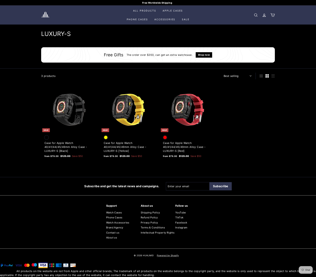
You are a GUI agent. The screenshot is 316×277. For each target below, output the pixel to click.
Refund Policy (149, 217)
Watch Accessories (117, 222)
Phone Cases (137, 19)
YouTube (180, 212)
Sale (185, 19)
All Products (144, 10)
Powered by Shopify (168, 255)
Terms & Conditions (153, 227)
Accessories (164, 19)
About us (111, 237)
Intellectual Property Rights (157, 232)
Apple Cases (173, 10)
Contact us (112, 232)
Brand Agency (114, 227)
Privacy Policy (149, 222)
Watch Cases (114, 212)
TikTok (179, 217)
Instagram (181, 227)
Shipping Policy (150, 212)
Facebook (181, 222)
